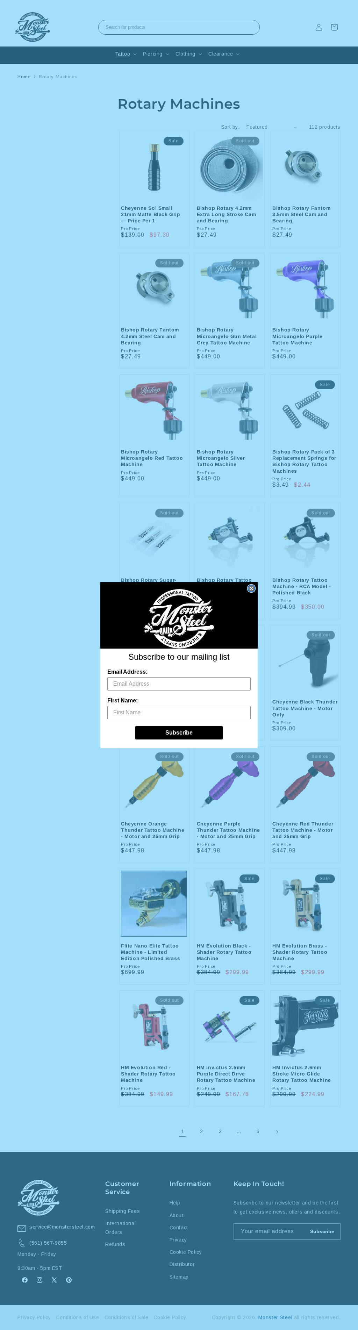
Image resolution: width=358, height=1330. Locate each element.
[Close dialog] (251, 588)
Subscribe (179, 733)
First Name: (122, 700)
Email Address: (127, 672)
